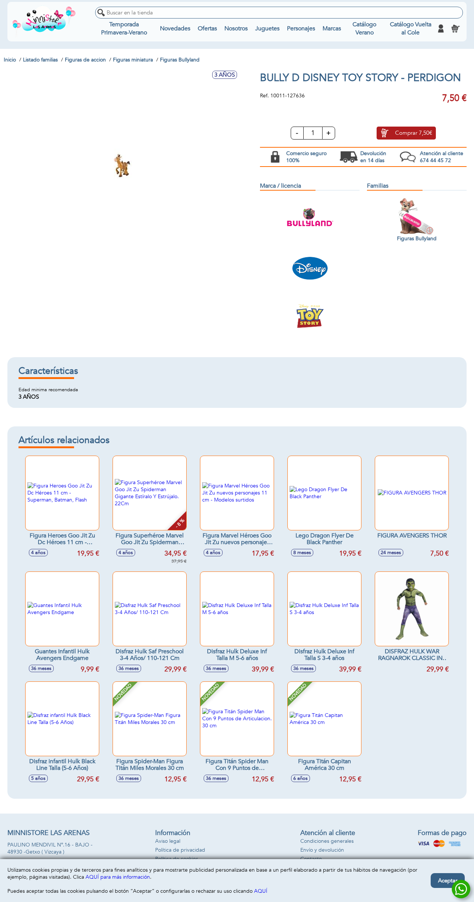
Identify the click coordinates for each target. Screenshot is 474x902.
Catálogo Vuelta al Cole (410, 28)
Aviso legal (167, 841)
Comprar (413, 133)
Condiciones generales (327, 841)
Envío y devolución (322, 850)
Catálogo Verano (364, 28)
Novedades (175, 28)
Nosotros (236, 28)
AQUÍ (260, 891)
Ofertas (207, 28)
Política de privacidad (180, 850)
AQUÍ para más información (118, 877)
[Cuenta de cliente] (440, 28)
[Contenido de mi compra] (455, 28)
